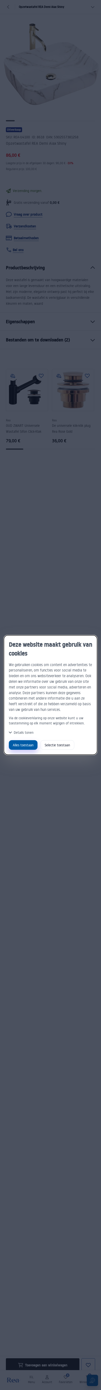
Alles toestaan (23, 745)
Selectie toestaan (57, 745)
